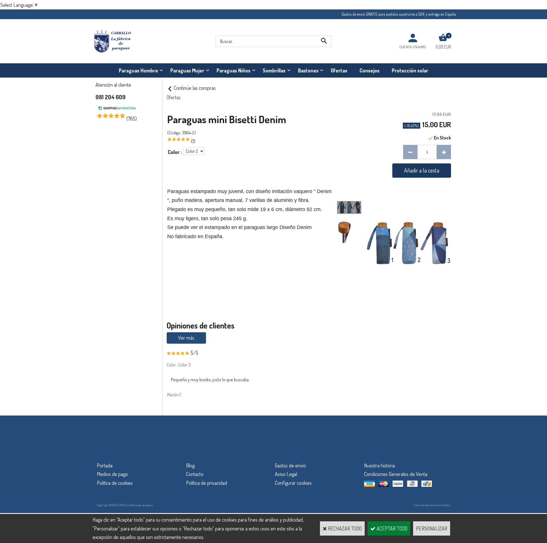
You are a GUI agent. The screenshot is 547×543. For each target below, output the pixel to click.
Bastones (308, 70)
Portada (105, 465)
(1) (193, 141)
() (131, 119)
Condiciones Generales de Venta (395, 474)
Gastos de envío (290, 465)
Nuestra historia (379, 465)
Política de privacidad (206, 483)
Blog (190, 465)
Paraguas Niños (233, 70)
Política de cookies (115, 483)
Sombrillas (274, 70)
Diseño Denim (295, 227)
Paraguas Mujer (187, 70)
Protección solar (410, 70)
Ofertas (339, 70)
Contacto (194, 474)
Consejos (369, 70)
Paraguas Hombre (138, 70)
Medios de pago (112, 474)
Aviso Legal (286, 474)
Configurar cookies (293, 483)
